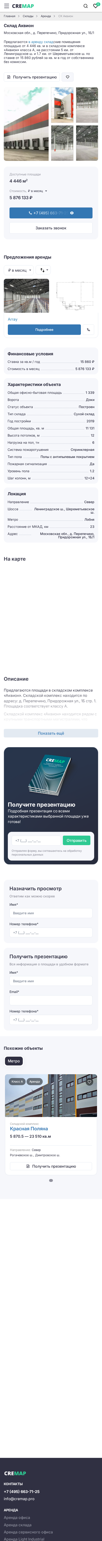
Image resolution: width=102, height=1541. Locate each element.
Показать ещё (51, 733)
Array (13, 319)
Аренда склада (18, 1524)
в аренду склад (40, 42)
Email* (14, 992)
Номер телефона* (23, 924)
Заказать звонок (51, 228)
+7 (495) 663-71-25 (22, 1491)
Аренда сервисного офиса (28, 1532)
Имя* (13, 904)
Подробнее (44, 329)
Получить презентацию (35, 77)
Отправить (77, 840)
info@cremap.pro (19, 1498)
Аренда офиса (17, 1517)
